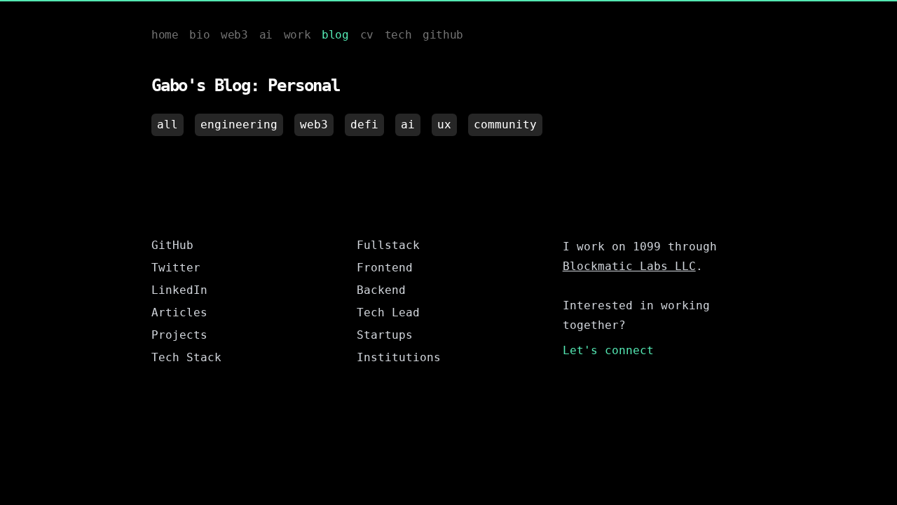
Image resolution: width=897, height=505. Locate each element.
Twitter (175, 267)
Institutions (399, 357)
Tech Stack (186, 357)
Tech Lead (388, 312)
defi (364, 124)
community (505, 124)
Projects (179, 335)
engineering (239, 124)
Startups (385, 335)
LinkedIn (179, 290)
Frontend (385, 267)
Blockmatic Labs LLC (629, 266)
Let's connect (608, 350)
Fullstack (388, 245)
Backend (381, 290)
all (167, 124)
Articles (179, 312)
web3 (314, 124)
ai (408, 124)
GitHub (172, 245)
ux (444, 124)
